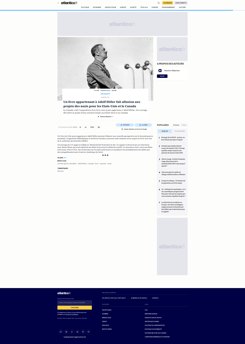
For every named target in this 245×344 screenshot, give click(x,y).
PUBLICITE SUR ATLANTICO (153, 317)
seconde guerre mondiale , (67, 164)
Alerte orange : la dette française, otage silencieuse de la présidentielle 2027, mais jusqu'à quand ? (173, 162)
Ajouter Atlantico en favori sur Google (135, 129)
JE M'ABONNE (167, 3)
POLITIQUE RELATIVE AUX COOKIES (155, 333)
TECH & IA (144, 7)
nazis (109, 164)
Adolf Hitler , (83, 164)
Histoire (114, 90)
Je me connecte (180, 3)
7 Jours (184, 125)
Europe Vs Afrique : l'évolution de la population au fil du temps (173, 182)
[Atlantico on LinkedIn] (77, 332)
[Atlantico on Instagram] (83, 332)
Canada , (91, 164)
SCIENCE (155, 7)
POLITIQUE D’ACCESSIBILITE (153, 329)
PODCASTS (105, 325)
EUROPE (123, 7)
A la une (96, 90)
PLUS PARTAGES (180, 131)
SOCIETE (133, 7)
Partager (126, 125)
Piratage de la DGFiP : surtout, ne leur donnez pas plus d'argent (173, 139)
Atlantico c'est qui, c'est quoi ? (114, 298)
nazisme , (103, 164)
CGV (146, 310)
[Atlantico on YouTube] (88, 332)
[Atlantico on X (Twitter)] (66, 332)
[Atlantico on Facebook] (72, 332)
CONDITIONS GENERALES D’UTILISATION (157, 337)
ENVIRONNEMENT (168, 7)
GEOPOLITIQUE (110, 7)
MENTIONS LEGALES (151, 314)
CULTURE (182, 7)
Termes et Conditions (71, 314)
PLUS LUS (165, 131)
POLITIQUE (85, 7)
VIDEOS (104, 321)
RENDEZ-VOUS (106, 317)
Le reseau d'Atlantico (139, 298)
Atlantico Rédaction (106, 116)
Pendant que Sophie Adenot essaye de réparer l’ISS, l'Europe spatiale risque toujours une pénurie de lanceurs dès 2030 (173, 149)
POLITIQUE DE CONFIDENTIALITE (155, 325)
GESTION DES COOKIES (152, 321)
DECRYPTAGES (106, 310)
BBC (65, 158)
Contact (155, 298)
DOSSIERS (105, 314)
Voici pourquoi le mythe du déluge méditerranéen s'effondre (174, 173)
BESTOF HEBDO (107, 329)
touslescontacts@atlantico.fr (75, 337)
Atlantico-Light (105, 90)
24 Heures (176, 125)
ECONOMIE (97, 7)
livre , (97, 164)
